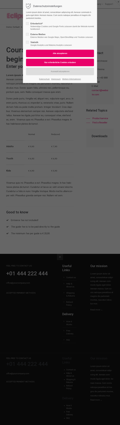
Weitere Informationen (71, 79)
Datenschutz (44, 79)
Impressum (56, 79)
